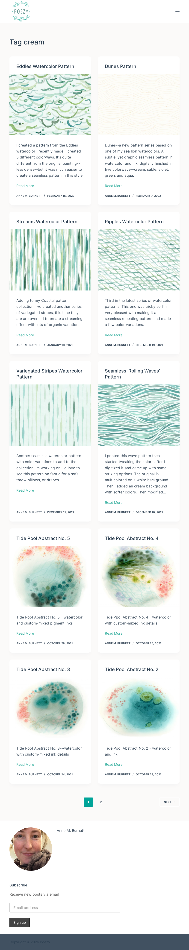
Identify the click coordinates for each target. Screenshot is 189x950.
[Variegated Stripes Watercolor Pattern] (50, 415)
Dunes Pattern (120, 66)
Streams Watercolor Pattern (46, 221)
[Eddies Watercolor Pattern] (50, 104)
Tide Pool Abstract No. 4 (132, 538)
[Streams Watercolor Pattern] (50, 259)
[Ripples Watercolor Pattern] (139, 259)
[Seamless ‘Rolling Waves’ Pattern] (139, 415)
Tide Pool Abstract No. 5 (43, 538)
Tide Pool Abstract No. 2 (131, 669)
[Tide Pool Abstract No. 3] (50, 707)
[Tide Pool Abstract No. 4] (139, 576)
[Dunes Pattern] (139, 104)
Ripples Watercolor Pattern (134, 221)
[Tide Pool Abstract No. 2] (139, 707)
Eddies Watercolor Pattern (45, 66)
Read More (25, 186)
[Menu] (177, 11)
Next (167, 802)
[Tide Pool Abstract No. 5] (50, 576)
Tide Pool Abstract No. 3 (43, 669)
